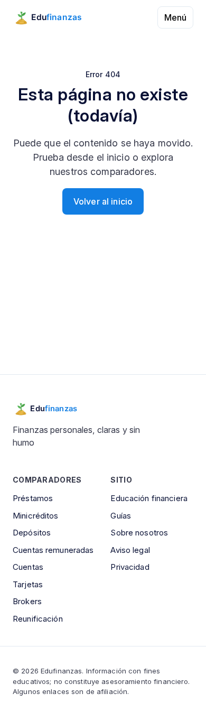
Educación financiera (149, 498)
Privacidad (129, 567)
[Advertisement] (103, 308)
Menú (175, 17)
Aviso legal (129, 550)
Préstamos (33, 498)
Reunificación (38, 619)
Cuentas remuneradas (53, 550)
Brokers (27, 601)
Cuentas (28, 567)
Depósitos (32, 533)
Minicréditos (36, 516)
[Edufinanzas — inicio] (55, 17)
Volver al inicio (103, 201)
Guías (120, 516)
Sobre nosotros (139, 533)
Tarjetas (28, 584)
